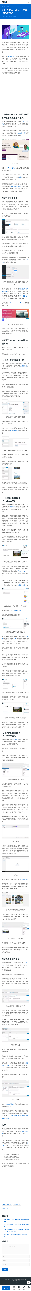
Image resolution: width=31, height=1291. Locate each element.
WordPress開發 (5, 7)
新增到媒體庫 (23, 879)
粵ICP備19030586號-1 (15, 1280)
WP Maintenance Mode (16, 303)
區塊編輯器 (13, 507)
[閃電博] (5, 2)
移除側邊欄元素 (14, 430)
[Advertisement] (15, 92)
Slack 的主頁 (21, 133)
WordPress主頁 (7, 1204)
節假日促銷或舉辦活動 (16, 186)
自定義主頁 (18, 1204)
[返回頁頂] (29, 1282)
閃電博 (17, 1283)
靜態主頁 (5, 1208)
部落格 (21, 177)
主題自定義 (23, 366)
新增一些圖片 (17, 610)
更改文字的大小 (22, 571)
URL (15, 639)
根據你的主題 (10, 1104)
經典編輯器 (15, 739)
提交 (5, 1269)
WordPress (11, 56)
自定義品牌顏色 (22, 585)
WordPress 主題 (10, 168)
